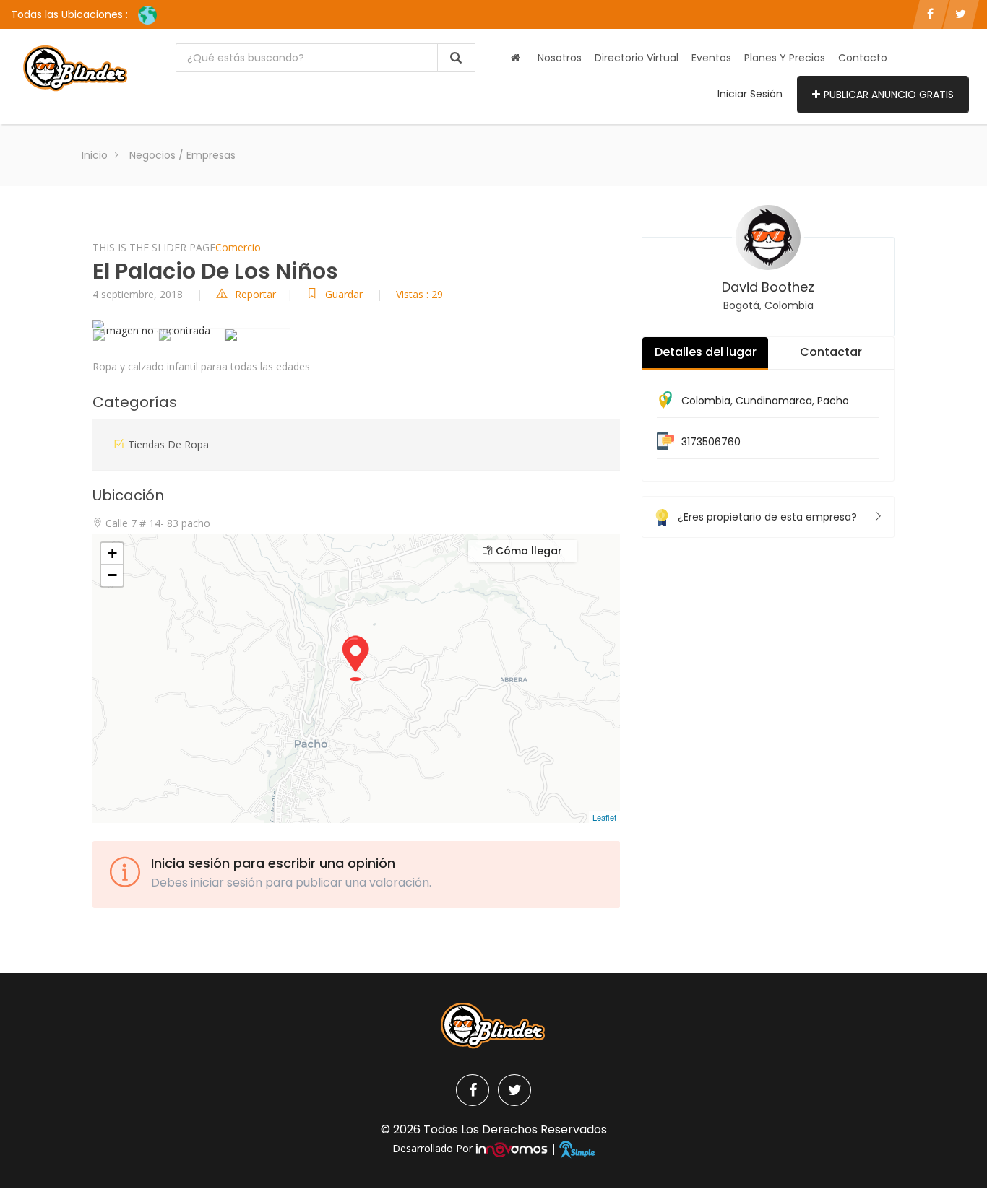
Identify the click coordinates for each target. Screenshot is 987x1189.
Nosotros (560, 58)
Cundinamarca (774, 400)
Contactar (831, 352)
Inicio (95, 155)
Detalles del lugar (706, 352)
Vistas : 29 (419, 294)
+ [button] (112, 553)
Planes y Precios (784, 58)
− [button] (112, 575)
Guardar (345, 294)
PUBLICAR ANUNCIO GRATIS (889, 94)
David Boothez (768, 287)
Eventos (711, 58)
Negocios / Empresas (182, 155)
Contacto (862, 58)
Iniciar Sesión (750, 94)
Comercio (238, 247)
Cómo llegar (527, 551)
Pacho (833, 400)
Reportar (255, 294)
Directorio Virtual (636, 58)
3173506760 (711, 442)
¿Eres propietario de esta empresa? (767, 517)
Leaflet (604, 817)
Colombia (705, 400)
